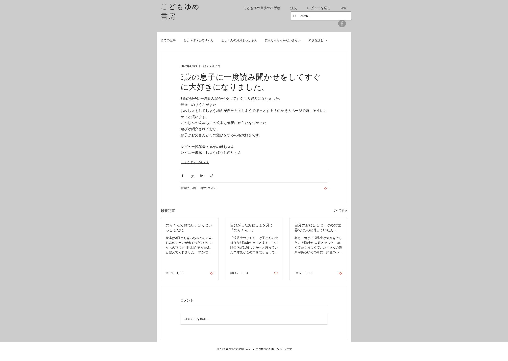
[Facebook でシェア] (182, 176)
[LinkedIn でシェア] (202, 176)
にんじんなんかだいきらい (283, 40)
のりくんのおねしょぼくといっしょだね (189, 227)
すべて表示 (340, 210)
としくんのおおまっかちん (239, 40)
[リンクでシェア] (212, 176)
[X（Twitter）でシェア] (192, 176)
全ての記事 (168, 40)
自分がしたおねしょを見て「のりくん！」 (251, 227)
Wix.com (250, 349)
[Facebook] (342, 23)
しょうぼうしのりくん (198, 40)
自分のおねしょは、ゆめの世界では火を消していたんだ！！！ (317, 227)
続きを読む (316, 40)
